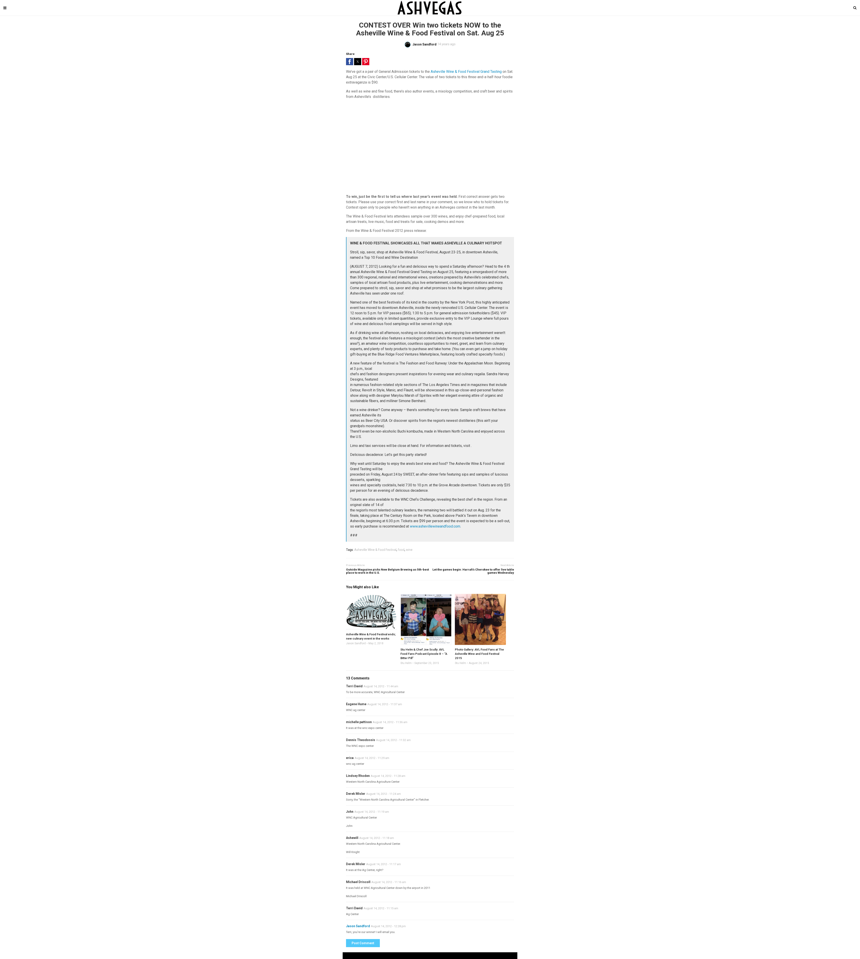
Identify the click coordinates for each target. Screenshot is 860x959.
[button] (349, 61)
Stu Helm (406, 663)
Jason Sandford (356, 643)
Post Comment (363, 943)
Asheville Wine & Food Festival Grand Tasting (466, 71)
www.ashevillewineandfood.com (435, 526)
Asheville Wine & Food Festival (375, 550)
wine (409, 550)
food (401, 550)
